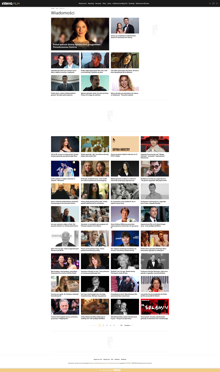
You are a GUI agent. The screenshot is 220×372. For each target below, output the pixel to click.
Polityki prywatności (102, 363)
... (117, 325)
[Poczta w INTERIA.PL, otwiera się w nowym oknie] (213, 3)
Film (57, 8)
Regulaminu (92, 363)
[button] (82, 3)
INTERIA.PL (128, 363)
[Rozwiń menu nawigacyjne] (217, 3)
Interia (52, 8)
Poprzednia (93, 325)
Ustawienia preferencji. (113, 363)
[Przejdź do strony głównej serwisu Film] (16, 3)
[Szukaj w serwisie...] (210, 3)
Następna (127, 325)
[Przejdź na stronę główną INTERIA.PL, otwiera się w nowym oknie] (7, 3)
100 (121, 325)
